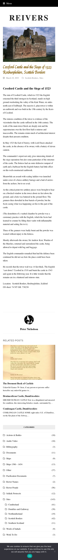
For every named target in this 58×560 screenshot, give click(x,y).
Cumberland (13, 504)
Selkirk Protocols (13, 493)
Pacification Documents (16, 475)
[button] (7, 3)
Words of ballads (13, 528)
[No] (54, 551)
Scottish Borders (31, 77)
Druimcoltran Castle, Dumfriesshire (21, 396)
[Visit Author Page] (29, 319)
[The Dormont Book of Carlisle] (29, 362)
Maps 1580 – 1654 (14, 464)
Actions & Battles (13, 435)
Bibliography (12, 446)
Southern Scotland (16, 522)
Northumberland (15, 513)
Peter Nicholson (29, 329)
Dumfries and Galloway (18, 509)
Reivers (29, 17)
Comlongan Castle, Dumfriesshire (20, 408)
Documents (11, 452)
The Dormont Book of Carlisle (18, 383)
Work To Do (11, 534)
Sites (41, 77)
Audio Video (12, 440)
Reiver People (12, 487)
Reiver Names (12, 481)
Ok (29, 556)
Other (8, 470)
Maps (8, 458)
